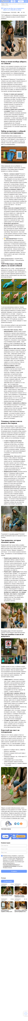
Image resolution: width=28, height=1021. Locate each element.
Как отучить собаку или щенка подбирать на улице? (21, 911)
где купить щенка (13, 534)
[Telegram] (18, 824)
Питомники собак (5, 631)
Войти (20, 1)
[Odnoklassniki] (21, 824)
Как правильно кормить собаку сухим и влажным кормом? (7, 911)
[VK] (15, 824)
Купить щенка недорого (7, 258)
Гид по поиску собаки (6, 895)
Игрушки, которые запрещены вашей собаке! (19, 896)
